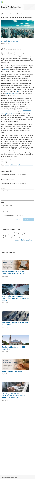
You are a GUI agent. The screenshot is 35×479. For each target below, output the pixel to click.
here (16, 91)
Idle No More (27, 110)
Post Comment (28, 219)
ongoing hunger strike (7, 114)
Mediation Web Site (11, 93)
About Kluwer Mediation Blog (9, 477)
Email (3, 209)
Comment (3, 188)
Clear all (18, 219)
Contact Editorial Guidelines (23, 240)
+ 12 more (18, 14)
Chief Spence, (14, 165)
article (6, 69)
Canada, (7, 165)
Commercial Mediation (8, 14)
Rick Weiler (4, 41)
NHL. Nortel (29, 165)
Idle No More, (22, 165)
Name (3, 202)
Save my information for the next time (14, 215)
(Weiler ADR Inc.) (13, 41)
